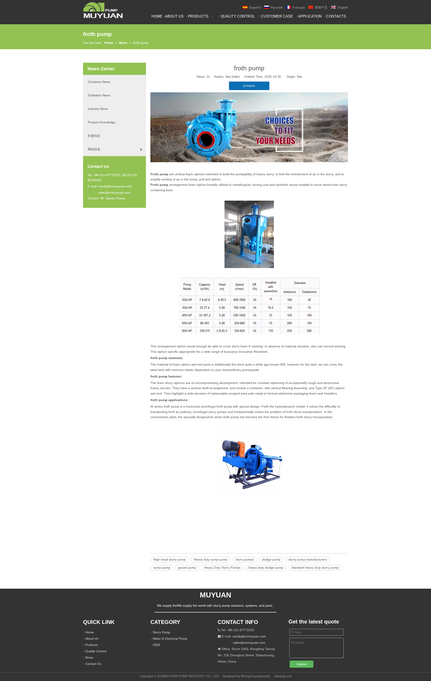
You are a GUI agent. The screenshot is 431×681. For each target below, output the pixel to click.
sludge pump (271, 559)
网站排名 (94, 149)
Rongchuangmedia (255, 676)
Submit (301, 664)
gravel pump (187, 567)
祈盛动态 (94, 136)
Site (299, 76)
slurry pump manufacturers (307, 559)
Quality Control (95, 651)
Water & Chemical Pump (170, 638)
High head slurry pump (169, 559)
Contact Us (93, 663)
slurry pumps (244, 559)
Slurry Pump (161, 632)
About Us (91, 638)
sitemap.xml (282, 676)
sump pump (161, 567)
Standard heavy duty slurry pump (315, 567)
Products (91, 645)
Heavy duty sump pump (210, 559)
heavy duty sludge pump (265, 567)
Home (89, 632)
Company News (99, 82)
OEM (156, 645)
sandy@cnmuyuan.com (115, 186)
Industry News (98, 109)
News (89, 657)
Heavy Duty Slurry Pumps (222, 567)
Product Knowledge (101, 122)
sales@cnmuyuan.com (114, 192)
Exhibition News (99, 95)
